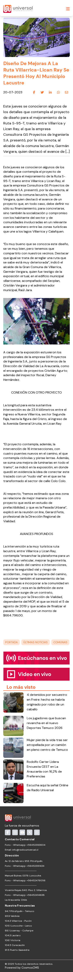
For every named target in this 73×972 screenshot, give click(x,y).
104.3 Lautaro (13, 935)
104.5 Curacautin (15, 945)
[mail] (66, 92)
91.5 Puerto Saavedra (17, 950)
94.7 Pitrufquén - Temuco (19, 911)
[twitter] (42, 92)
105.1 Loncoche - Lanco (18, 925)
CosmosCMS (30, 967)
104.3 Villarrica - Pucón (18, 921)
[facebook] (34, 92)
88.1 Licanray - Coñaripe (19, 930)
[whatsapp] (58, 92)
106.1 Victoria (12, 940)
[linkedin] (50, 92)
